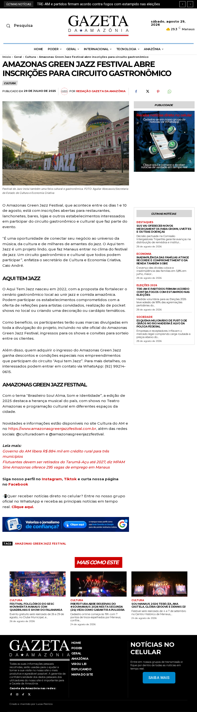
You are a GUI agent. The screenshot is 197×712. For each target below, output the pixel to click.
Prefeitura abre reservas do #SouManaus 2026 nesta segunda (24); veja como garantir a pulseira (97, 606)
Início (6, 57)
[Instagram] (17, 694)
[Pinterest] (158, 91)
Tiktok (70, 479)
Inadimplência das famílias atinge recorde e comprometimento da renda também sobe (162, 260)
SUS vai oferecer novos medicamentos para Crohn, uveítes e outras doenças (163, 228)
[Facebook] (136, 91)
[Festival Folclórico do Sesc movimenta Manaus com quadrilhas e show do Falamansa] (38, 584)
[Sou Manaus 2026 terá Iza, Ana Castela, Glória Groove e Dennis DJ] (159, 584)
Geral (18, 57)
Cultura (30, 57)
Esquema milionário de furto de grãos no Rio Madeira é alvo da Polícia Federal (98, 4)
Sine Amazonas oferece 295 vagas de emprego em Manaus (56, 467)
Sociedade (144, 317)
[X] (147, 91)
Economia (143, 254)
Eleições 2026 (146, 285)
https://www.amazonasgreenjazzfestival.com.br (52, 428)
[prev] (182, 4)
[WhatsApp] (169, 91)
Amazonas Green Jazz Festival (40, 543)
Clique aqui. (23, 506)
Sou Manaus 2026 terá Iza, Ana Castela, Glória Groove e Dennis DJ (158, 605)
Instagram (52, 479)
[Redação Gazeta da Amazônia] (65, 91)
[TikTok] (23, 694)
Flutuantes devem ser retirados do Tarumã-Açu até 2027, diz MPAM (63, 462)
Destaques (144, 222)
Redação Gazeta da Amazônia (100, 91)
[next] (190, 4)
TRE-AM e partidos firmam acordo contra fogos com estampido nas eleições (163, 292)
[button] (24, 25)
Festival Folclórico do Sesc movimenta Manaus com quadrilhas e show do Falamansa (36, 606)
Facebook (18, 484)
